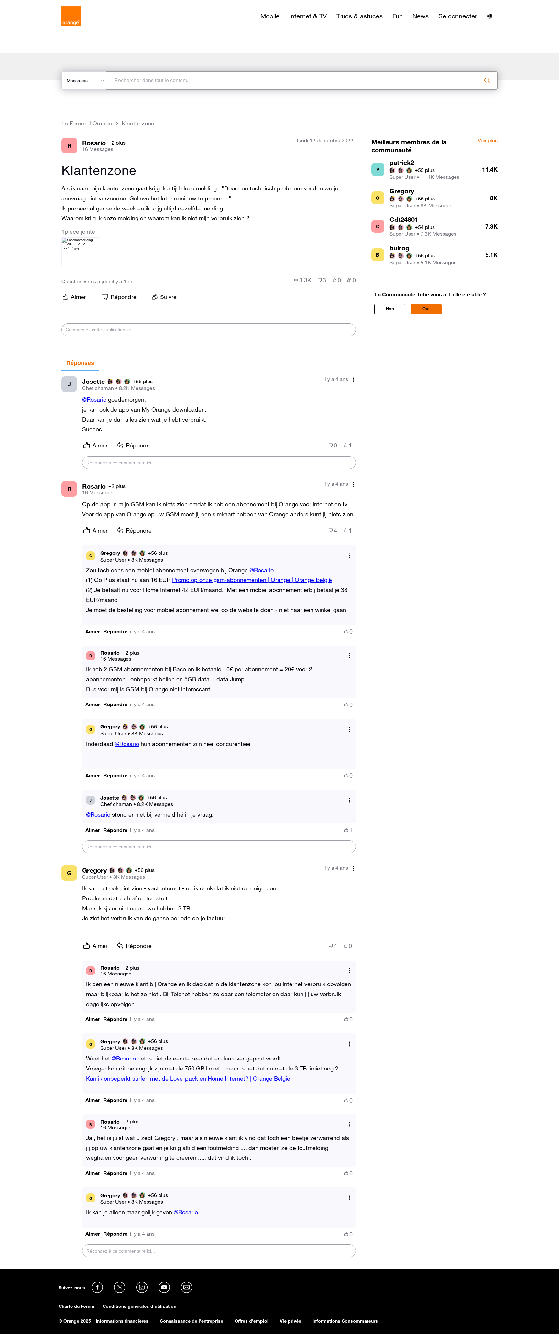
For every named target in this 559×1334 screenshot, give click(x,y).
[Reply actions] (349, 556)
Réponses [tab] (80, 363)
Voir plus (488, 141)
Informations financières (122, 1321)
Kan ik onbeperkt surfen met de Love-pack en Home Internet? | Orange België (188, 1078)
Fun (397, 16)
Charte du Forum (76, 1306)
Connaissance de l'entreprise (191, 1321)
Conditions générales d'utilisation (139, 1306)
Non (390, 309)
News (420, 16)
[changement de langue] (490, 16)
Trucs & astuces (359, 16)
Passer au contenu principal (34, 5)
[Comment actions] (353, 379)
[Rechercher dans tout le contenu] (487, 80)
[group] (302, 280)
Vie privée (290, 1321)
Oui (426, 309)
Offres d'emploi (252, 1321)
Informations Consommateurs (345, 1321)
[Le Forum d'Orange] (71, 16)
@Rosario (94, 399)
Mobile (270, 16)
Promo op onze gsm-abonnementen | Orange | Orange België (252, 579)
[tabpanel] (208, 817)
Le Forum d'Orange (86, 123)
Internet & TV (308, 16)
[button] (92, 631)
